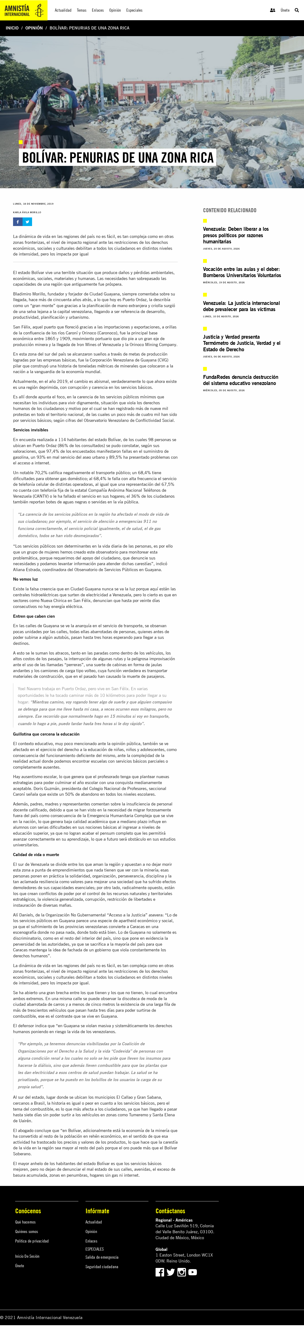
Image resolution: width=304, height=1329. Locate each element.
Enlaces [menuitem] (98, 10)
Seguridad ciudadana (102, 1266)
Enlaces (91, 1240)
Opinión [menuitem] (115, 10)
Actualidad (94, 1221)
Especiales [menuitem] (134, 10)
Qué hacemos (25, 1221)
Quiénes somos (26, 1231)
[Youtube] (192, 1271)
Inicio (12, 27)
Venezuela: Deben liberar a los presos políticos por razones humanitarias (236, 235)
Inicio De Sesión (27, 1256)
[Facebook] (160, 1271)
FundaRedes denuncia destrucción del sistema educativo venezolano (240, 380)
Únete (285, 10)
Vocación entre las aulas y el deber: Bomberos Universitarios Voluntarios (242, 272)
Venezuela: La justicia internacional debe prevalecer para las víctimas (241, 306)
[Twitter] (171, 1271)
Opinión (34, 27)
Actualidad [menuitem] (63, 10)
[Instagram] (182, 1271)
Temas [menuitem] (82, 10)
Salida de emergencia (102, 1257)
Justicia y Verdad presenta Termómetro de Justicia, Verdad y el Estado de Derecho (241, 343)
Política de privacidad (32, 1240)
